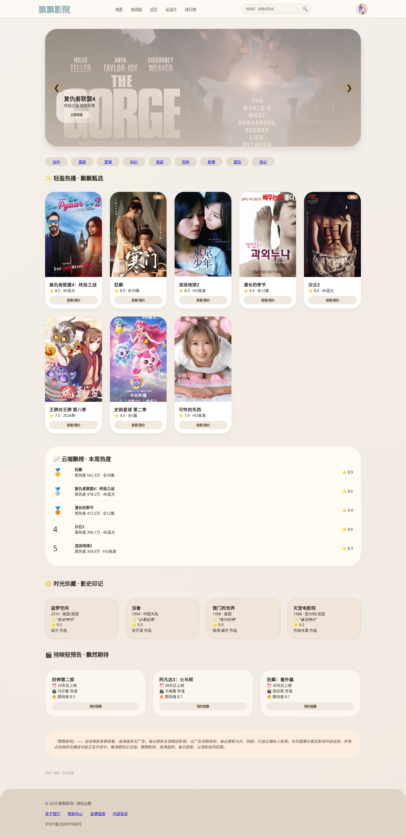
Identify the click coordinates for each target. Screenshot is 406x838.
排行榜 (190, 9)
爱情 (108, 162)
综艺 (154, 9)
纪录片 (171, 9)
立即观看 (76, 115)
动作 (56, 162)
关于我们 (52, 813)
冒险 (237, 162)
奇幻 (263, 162)
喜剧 (82, 162)
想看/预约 (73, 300)
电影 (119, 9)
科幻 (134, 162)
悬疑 (160, 162)
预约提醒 (96, 706)
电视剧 (136, 9)
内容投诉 (120, 813)
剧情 (211, 162)
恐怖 (185, 162)
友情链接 (97, 813)
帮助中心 (75, 813)
